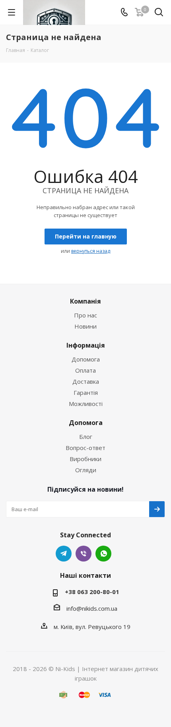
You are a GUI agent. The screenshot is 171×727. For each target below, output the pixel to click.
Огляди (85, 470)
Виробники (85, 459)
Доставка (85, 381)
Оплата (85, 370)
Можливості (86, 404)
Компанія (85, 301)
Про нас (85, 315)
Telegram (64, 554)
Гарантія (86, 392)
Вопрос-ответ (85, 448)
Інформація (85, 345)
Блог (85, 436)
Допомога (86, 359)
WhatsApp (103, 554)
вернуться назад (90, 251)
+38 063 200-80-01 (92, 592)
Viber (83, 554)
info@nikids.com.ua (91, 608)
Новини (85, 326)
